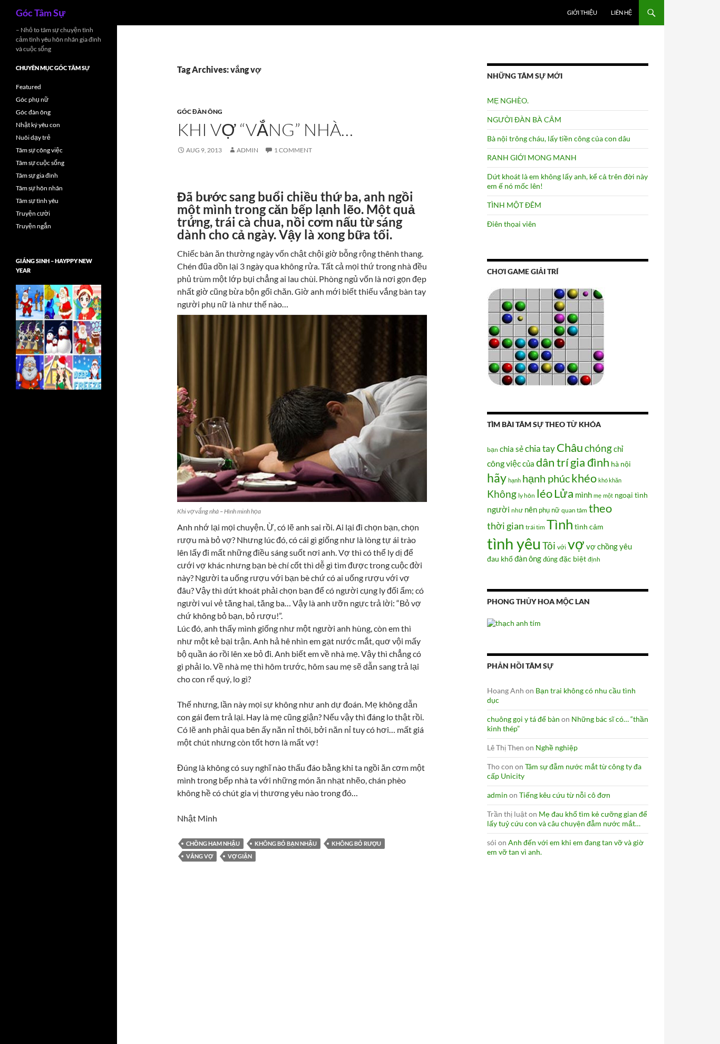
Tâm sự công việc (39, 150)
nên (530, 509)
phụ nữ (549, 510)
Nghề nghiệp (557, 747)
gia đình (589, 462)
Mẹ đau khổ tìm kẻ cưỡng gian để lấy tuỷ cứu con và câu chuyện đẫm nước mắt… (567, 818)
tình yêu (514, 543)
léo (544, 493)
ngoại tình (631, 494)
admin (247, 150)
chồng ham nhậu (213, 843)
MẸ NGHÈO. (508, 100)
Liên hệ (621, 12)
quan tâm (574, 510)
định (594, 559)
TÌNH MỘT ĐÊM (514, 204)
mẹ (597, 495)
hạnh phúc (546, 478)
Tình (560, 524)
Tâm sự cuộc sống (40, 163)
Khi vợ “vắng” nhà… (265, 129)
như (517, 510)
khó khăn (609, 480)
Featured (28, 87)
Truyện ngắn (33, 226)
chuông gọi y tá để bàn (523, 718)
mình (583, 494)
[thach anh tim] (514, 621)
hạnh (514, 480)
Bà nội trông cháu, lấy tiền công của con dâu (558, 138)
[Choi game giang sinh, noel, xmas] (58, 337)
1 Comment (293, 150)
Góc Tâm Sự (40, 12)
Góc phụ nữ (32, 99)
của (528, 463)
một (608, 495)
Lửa (563, 493)
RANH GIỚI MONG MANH (532, 157)
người (498, 509)
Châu (570, 447)
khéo (584, 478)
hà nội (621, 463)
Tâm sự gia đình (37, 175)
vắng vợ (199, 856)
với (561, 547)
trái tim (535, 526)
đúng (550, 559)
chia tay (540, 448)
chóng (598, 448)
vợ (576, 544)
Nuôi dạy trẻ (33, 137)
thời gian (505, 525)
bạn (492, 449)
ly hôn (526, 495)
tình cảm (589, 526)
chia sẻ (511, 448)
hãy (497, 477)
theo (600, 508)
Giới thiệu (582, 12)
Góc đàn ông (199, 111)
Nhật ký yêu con (38, 125)
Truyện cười (33, 213)
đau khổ (500, 559)
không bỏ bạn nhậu (286, 843)
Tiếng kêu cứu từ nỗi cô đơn (564, 794)
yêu (625, 546)
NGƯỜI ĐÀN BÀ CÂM (524, 119)
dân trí (552, 462)
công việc (504, 463)
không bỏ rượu (356, 843)
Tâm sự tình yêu (37, 201)
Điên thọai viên (511, 223)
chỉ (618, 448)
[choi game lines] (546, 336)
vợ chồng (602, 546)
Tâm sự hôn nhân (39, 188)
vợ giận (240, 856)
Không (502, 494)
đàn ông (527, 558)
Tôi (549, 545)
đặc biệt (572, 559)
